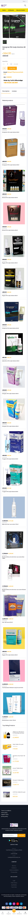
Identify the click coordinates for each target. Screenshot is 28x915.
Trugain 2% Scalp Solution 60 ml (10, 459)
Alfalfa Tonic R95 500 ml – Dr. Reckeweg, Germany (18, 732)
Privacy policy (14, 872)
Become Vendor (20, 10)
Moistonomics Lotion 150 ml (9, 720)
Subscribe (21, 835)
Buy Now (12, 68)
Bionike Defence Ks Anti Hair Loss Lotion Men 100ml (13, 557)
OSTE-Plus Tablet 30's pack (19, 792)
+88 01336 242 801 (11, 82)
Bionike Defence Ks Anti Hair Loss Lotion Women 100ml (14, 590)
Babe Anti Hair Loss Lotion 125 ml (10, 524)
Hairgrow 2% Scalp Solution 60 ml (10, 328)
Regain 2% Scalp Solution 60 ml (10, 263)
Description (5, 91)
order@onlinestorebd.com (14, 857)
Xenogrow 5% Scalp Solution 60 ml (10, 165)
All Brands (11, 10)
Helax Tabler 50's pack (18, 744)
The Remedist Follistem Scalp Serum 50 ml (12, 687)
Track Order (14, 887)
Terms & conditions (14, 870)
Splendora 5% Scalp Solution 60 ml (10, 361)
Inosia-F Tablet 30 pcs (18, 768)
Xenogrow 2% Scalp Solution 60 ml (10, 132)
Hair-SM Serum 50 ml (7, 622)
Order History (14, 882)
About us (14, 865)
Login (14, 880)
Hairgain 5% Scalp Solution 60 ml (10, 426)
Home (4, 10)
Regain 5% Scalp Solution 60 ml (10, 295)
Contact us (14, 868)
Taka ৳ (24, 1)
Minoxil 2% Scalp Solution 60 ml (10, 230)
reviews (14, 91)
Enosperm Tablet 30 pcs (18, 780)
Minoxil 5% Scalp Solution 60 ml (10, 197)
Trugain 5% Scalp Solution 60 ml (10, 491)
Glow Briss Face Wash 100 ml (19, 756)
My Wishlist (14, 885)
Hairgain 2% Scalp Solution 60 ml (10, 393)
